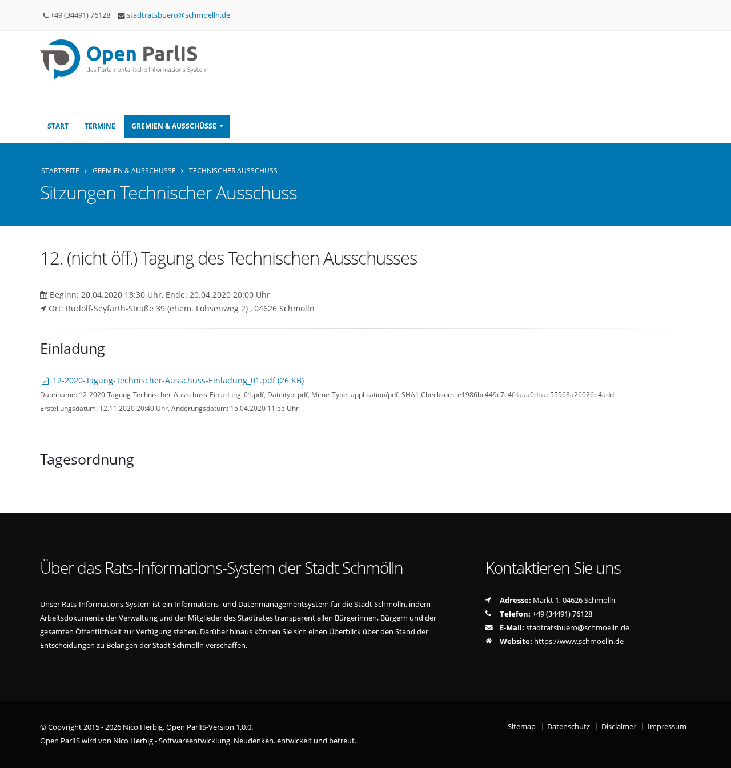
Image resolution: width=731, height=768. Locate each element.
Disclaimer (618, 726)
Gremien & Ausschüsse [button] (173, 126)
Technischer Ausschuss (233, 170)
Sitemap (522, 726)
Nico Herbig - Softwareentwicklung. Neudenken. (194, 741)
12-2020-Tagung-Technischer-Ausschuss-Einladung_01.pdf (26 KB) (177, 380)
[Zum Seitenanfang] (711, 754)
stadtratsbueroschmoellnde (178, 15)
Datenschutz (568, 726)
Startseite (60, 170)
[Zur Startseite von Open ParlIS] (128, 58)
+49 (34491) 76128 (562, 614)
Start (58, 126)
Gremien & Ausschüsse (134, 170)
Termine (100, 126)
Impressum (667, 726)
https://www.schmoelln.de (579, 641)
